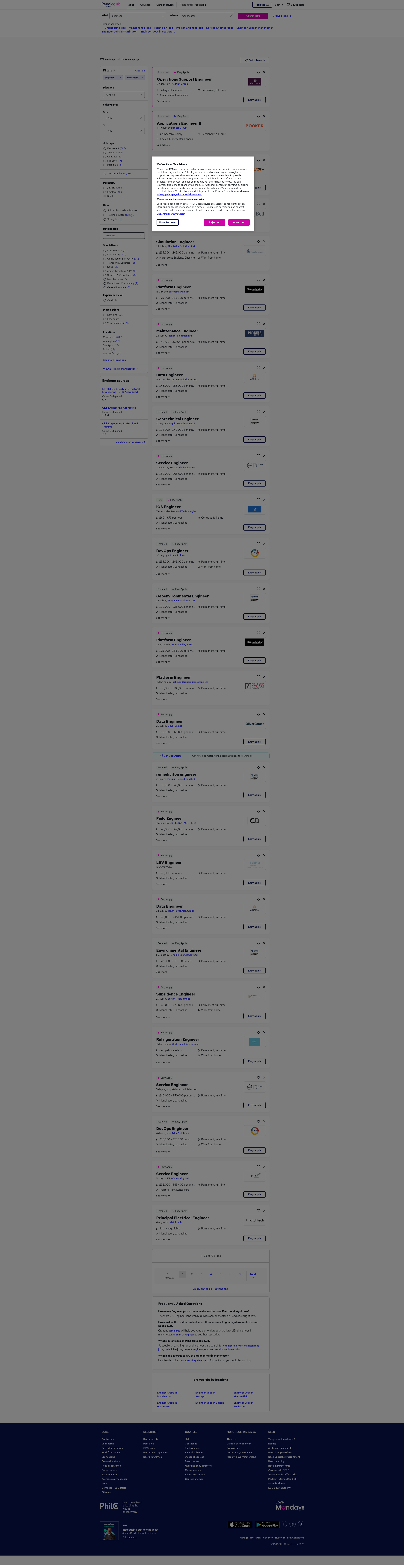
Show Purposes (167, 222)
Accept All (239, 222)
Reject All (214, 222)
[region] (203, 193)
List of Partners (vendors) (171, 214)
